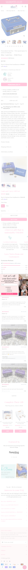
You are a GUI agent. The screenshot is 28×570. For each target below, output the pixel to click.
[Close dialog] (27, 275)
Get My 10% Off (9, 293)
